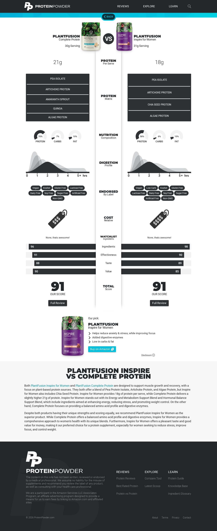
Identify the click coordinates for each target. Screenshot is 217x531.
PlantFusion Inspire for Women (50, 385)
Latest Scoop (152, 485)
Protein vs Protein (126, 493)
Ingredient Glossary (179, 493)
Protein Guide (176, 478)
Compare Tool (153, 478)
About (155, 517)
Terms (165, 517)
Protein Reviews (125, 478)
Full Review (58, 303)
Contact (187, 517)
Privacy (175, 517)
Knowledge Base (178, 485)
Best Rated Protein (127, 485)
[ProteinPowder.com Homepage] (47, 6)
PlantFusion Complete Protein (94, 385)
